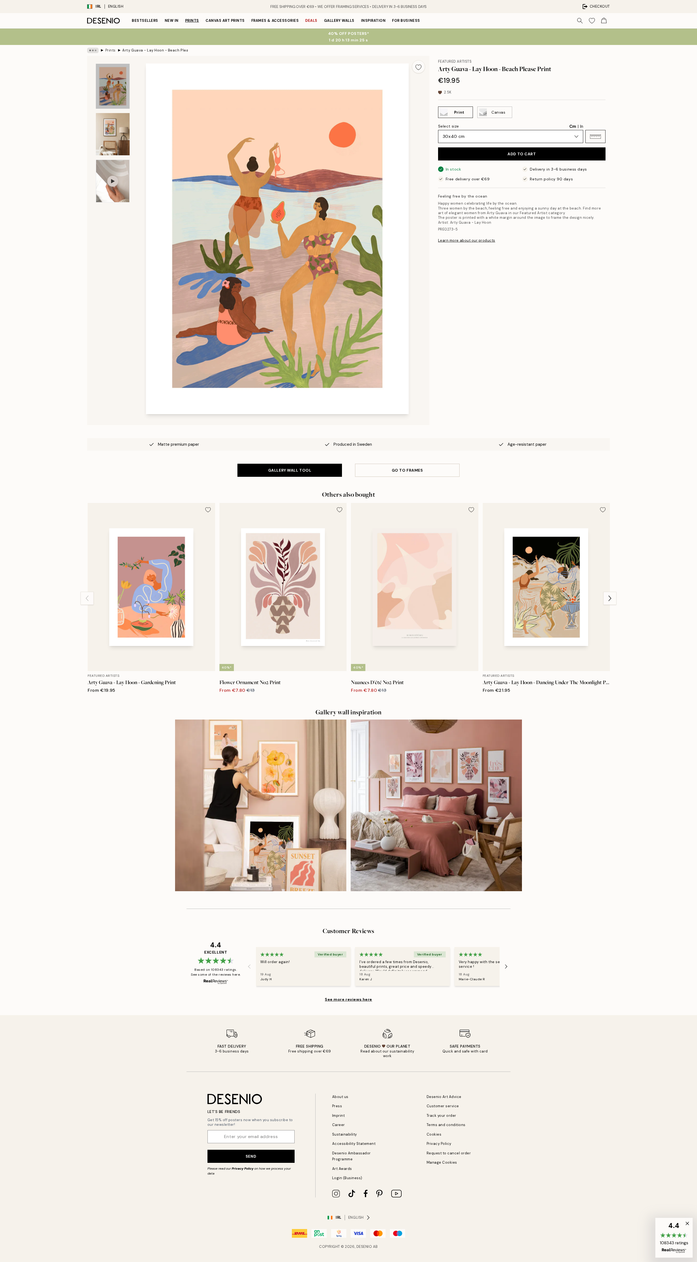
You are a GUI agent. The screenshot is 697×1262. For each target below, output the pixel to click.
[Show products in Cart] (604, 20)
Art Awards (342, 1168)
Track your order (441, 1115)
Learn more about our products (466, 240)
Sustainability (344, 1134)
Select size (448, 126)
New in (172, 20)
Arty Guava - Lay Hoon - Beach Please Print (155, 50)
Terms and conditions (446, 1125)
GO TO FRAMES (407, 470)
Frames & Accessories (275, 20)
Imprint (338, 1115)
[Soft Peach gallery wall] (260, 805)
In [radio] (581, 126)
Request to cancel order (449, 1153)
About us (340, 1096)
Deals (311, 20)
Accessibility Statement (354, 1143)
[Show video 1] (113, 181)
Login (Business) (347, 1178)
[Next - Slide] (609, 598)
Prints (192, 20)
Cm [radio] (572, 126)
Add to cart (522, 153)
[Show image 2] (113, 134)
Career (338, 1125)
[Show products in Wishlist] (592, 20)
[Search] (580, 20)
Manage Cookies (442, 1162)
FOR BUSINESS (406, 20)
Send (251, 1156)
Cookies (434, 1134)
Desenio (364, 1246)
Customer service (443, 1106)
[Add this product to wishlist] (418, 66)
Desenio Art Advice (444, 1096)
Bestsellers (145, 20)
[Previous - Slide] (87, 598)
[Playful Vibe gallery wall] (436, 805)
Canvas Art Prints (225, 20)
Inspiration (373, 20)
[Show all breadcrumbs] (93, 50)
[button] (595, 136)
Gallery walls (339, 20)
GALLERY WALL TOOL (289, 470)
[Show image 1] (113, 86)
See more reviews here (348, 999)
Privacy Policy (242, 1168)
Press (337, 1106)
